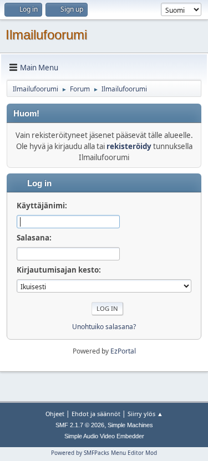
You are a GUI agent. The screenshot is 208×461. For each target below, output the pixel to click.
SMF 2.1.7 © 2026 (79, 425)
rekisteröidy (128, 146)
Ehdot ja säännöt (96, 413)
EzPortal (123, 351)
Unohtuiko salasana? (104, 326)
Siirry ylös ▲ (145, 413)
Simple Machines (130, 425)
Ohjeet (54, 413)
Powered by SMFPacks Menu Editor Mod (104, 453)
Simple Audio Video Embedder (104, 436)
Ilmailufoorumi (46, 34)
